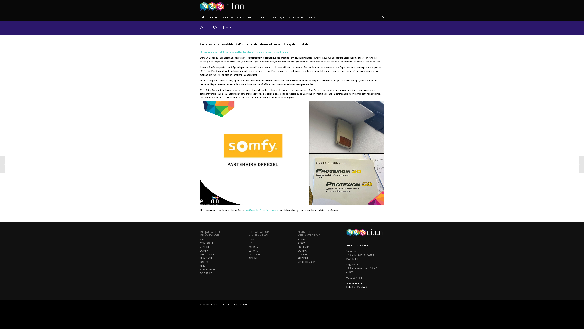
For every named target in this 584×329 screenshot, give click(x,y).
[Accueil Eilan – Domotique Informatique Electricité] (204, 17)
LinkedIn (350, 287)
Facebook (362, 287)
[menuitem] (204, 17)
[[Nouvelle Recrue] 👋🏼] (581, 164)
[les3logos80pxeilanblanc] (223, 7)
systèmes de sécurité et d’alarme (262, 210)
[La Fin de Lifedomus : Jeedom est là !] (2, 164)
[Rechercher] (382, 17)
